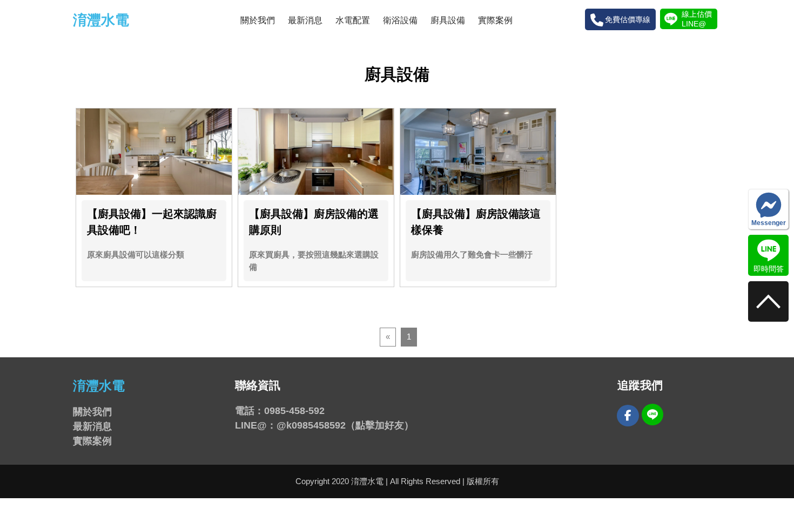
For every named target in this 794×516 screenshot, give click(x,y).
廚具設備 (447, 20)
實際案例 (495, 20)
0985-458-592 (294, 410)
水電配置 (352, 20)
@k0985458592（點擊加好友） (345, 425)
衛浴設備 (400, 20)
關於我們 (257, 20)
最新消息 (305, 20)
